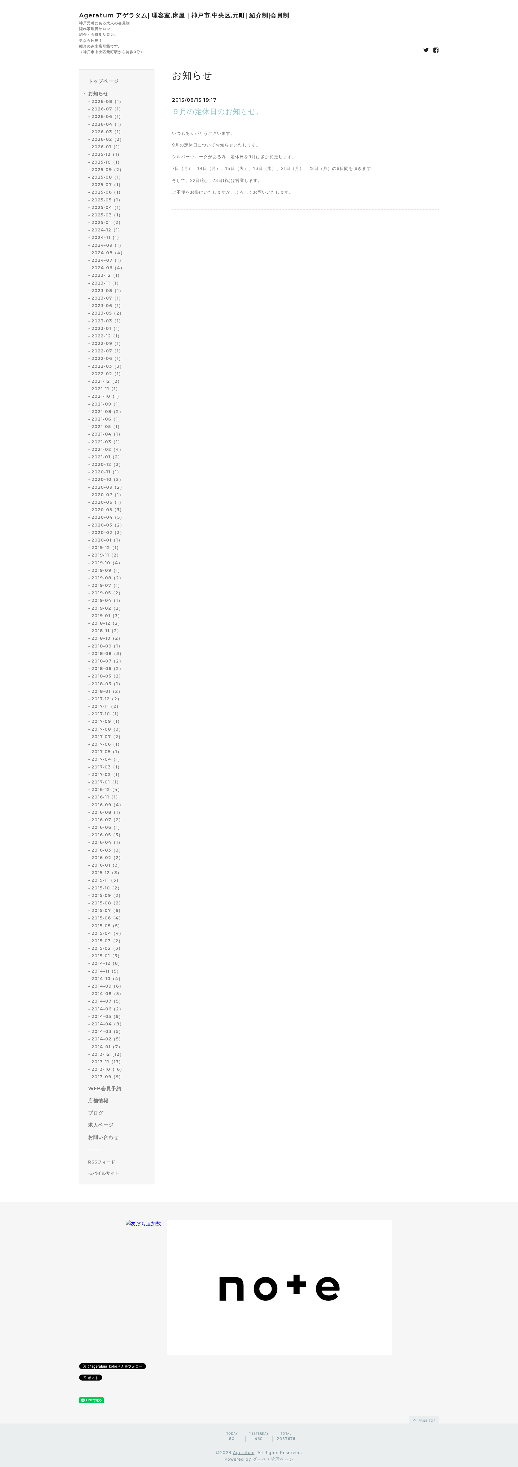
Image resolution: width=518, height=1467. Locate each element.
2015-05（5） (106, 925)
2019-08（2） (107, 578)
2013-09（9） (107, 1076)
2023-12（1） (106, 275)
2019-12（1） (106, 547)
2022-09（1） (107, 343)
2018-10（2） (107, 638)
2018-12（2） (106, 623)
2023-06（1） (107, 305)
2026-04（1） (107, 124)
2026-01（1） (106, 146)
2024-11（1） (106, 237)
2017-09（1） (106, 721)
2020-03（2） (107, 525)
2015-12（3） (106, 872)
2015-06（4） (107, 918)
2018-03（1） (107, 684)
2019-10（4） (107, 563)
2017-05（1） (106, 751)
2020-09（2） (107, 487)
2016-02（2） (107, 857)
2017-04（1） (106, 759)
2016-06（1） (106, 827)
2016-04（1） (107, 842)
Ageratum (244, 1452)
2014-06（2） (107, 1009)
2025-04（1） (107, 207)
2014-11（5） (106, 971)
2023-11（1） (106, 283)
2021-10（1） (106, 396)
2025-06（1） (107, 192)
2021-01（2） (106, 457)
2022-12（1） (106, 336)
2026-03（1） (107, 131)
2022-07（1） (107, 351)
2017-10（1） (106, 714)
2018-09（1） (107, 646)
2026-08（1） (107, 101)
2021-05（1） (106, 426)
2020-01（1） (107, 540)
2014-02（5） (107, 1039)
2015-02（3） (107, 948)
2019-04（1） (107, 600)
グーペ (259, 1459)
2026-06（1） (107, 116)
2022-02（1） (107, 373)
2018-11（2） (106, 630)
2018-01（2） (107, 691)
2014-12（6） (106, 963)
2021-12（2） (106, 381)
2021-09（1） (106, 404)
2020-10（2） (107, 479)
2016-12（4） (106, 789)
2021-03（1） (106, 442)
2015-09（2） (107, 895)
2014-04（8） (107, 1024)
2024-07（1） (107, 260)
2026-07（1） (107, 109)
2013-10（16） (107, 1069)
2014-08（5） (107, 993)
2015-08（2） (107, 903)
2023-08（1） (107, 290)
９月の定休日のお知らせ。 (217, 111)
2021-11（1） (105, 388)
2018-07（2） (107, 661)
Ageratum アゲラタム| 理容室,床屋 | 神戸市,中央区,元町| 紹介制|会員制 (184, 15)
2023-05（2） (107, 313)
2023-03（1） (107, 321)
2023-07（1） (107, 298)
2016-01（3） (106, 865)
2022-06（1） (107, 358)
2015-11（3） (106, 880)
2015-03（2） (107, 940)
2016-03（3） (107, 850)
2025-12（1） (106, 154)
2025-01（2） (107, 222)
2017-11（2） (106, 706)
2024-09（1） (107, 245)
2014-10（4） (107, 978)
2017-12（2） (106, 699)
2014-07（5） (107, 1001)
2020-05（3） (107, 509)
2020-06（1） (107, 502)
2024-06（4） (108, 267)
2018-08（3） (107, 653)
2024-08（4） (108, 252)
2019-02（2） (107, 608)
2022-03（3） (107, 366)
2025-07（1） (107, 184)
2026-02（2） (107, 139)
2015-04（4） (107, 933)
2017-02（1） (106, 774)
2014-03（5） (107, 1031)
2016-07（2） (107, 820)
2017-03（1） (106, 767)
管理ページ (282, 1459)
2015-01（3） (106, 955)
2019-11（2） (106, 555)
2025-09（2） (107, 169)
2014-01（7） (107, 1046)
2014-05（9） (107, 1016)
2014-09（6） (107, 986)
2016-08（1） (107, 812)
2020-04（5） (107, 517)
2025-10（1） (106, 162)
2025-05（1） (107, 200)
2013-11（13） (107, 1061)
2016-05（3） (107, 835)
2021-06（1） (106, 419)
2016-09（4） (107, 804)
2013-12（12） (107, 1054)
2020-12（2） (107, 464)
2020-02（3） (107, 532)
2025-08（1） (107, 177)
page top (427, 1420)
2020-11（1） (106, 472)
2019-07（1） (106, 585)
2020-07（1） (107, 494)
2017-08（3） (107, 729)
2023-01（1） (106, 328)
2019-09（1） (106, 570)
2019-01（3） (106, 615)
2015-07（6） (107, 910)
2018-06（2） (107, 668)
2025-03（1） (107, 215)
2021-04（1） (107, 434)
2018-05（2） (107, 676)
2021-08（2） (107, 411)
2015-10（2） (106, 888)
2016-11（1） (105, 797)
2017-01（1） (106, 782)
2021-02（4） (107, 449)
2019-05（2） (107, 593)
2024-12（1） (106, 230)
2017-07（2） (107, 736)
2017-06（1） (106, 744)
